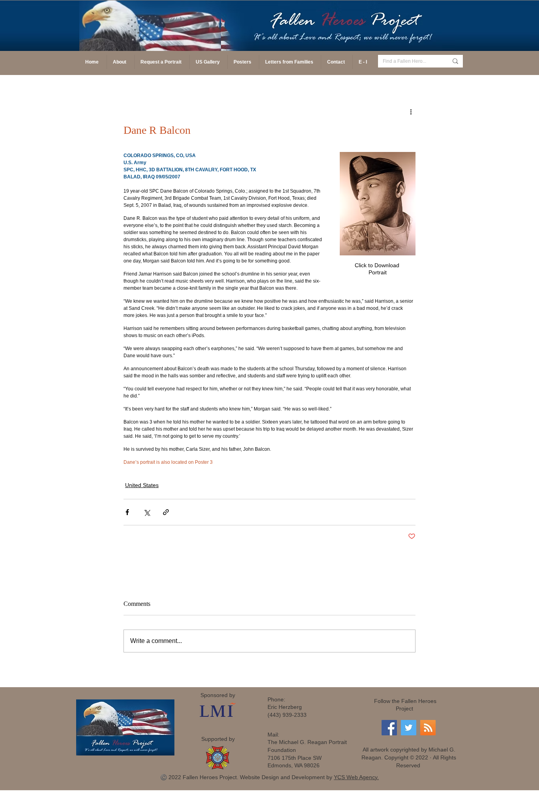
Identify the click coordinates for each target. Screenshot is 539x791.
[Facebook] (389, 727)
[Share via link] (166, 512)
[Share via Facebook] (127, 512)
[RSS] (428, 727)
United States (142, 485)
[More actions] (410, 111)
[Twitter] (408, 727)
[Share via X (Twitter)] (146, 512)
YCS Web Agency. (356, 777)
